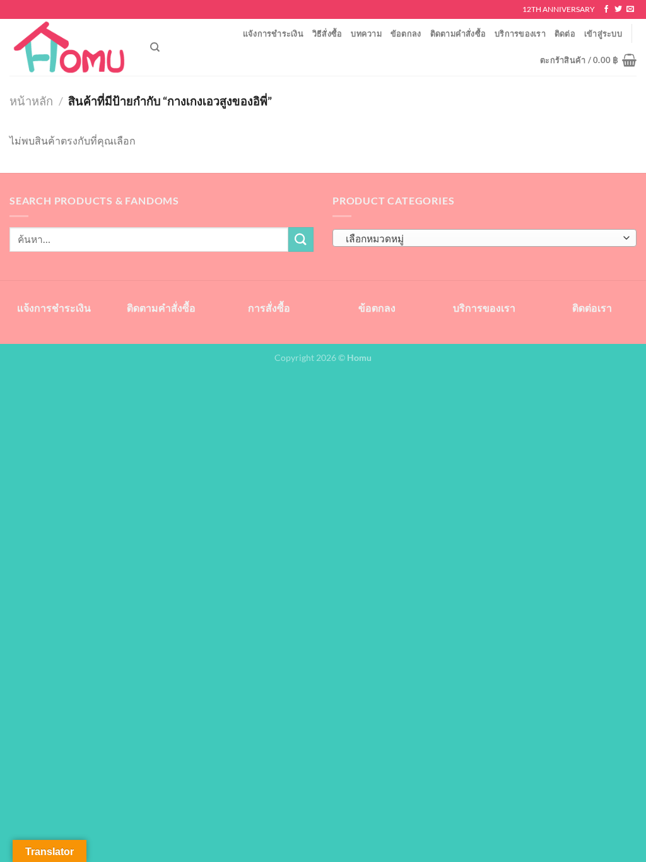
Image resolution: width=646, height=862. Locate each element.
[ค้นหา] (155, 47)
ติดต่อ (565, 33)
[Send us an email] (630, 9)
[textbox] (482, 238)
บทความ (366, 33)
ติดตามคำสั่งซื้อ (458, 33)
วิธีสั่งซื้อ (327, 33)
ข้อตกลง (406, 33)
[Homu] (70, 47)
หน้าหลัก (31, 101)
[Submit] (301, 239)
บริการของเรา (520, 33)
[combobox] (484, 238)
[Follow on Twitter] (618, 9)
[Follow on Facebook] (606, 9)
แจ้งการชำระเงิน (273, 33)
